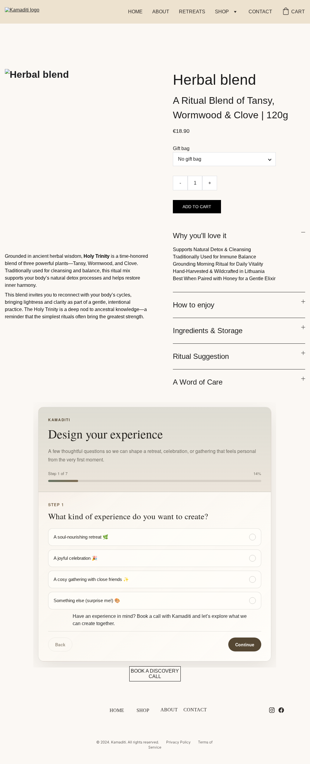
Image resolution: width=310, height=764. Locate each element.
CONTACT (260, 11)
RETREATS (192, 11)
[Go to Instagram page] (272, 710)
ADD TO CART (197, 206)
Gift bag (181, 148)
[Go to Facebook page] (281, 710)
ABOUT (160, 11)
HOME (135, 11)
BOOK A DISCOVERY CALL (155, 673)
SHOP (143, 710)
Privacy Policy (178, 742)
